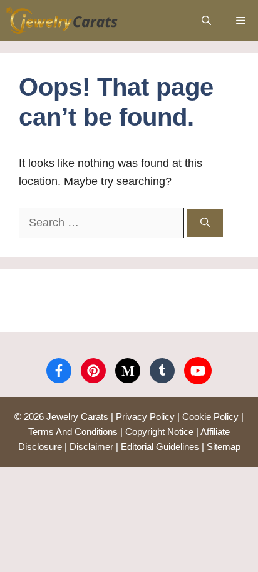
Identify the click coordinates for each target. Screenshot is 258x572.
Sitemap (223, 446)
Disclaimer (91, 446)
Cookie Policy (210, 416)
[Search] (205, 223)
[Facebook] (58, 370)
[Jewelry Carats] (62, 20)
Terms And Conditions (73, 431)
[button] (206, 20)
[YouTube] (198, 370)
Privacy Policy (145, 416)
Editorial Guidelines (160, 446)
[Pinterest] (93, 370)
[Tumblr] (162, 370)
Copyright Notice (159, 431)
